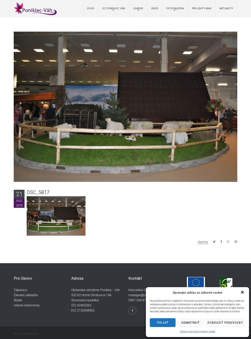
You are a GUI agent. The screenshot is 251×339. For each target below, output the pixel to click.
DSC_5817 (38, 192)
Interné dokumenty (27, 305)
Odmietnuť (190, 322)
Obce (154, 8)
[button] (242, 292)
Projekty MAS (201, 8)
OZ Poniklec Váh (113, 8)
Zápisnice (20, 290)
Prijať (162, 322)
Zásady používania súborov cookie (197, 331)
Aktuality (226, 8)
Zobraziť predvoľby (225, 322)
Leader (138, 8)
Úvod (90, 8)
